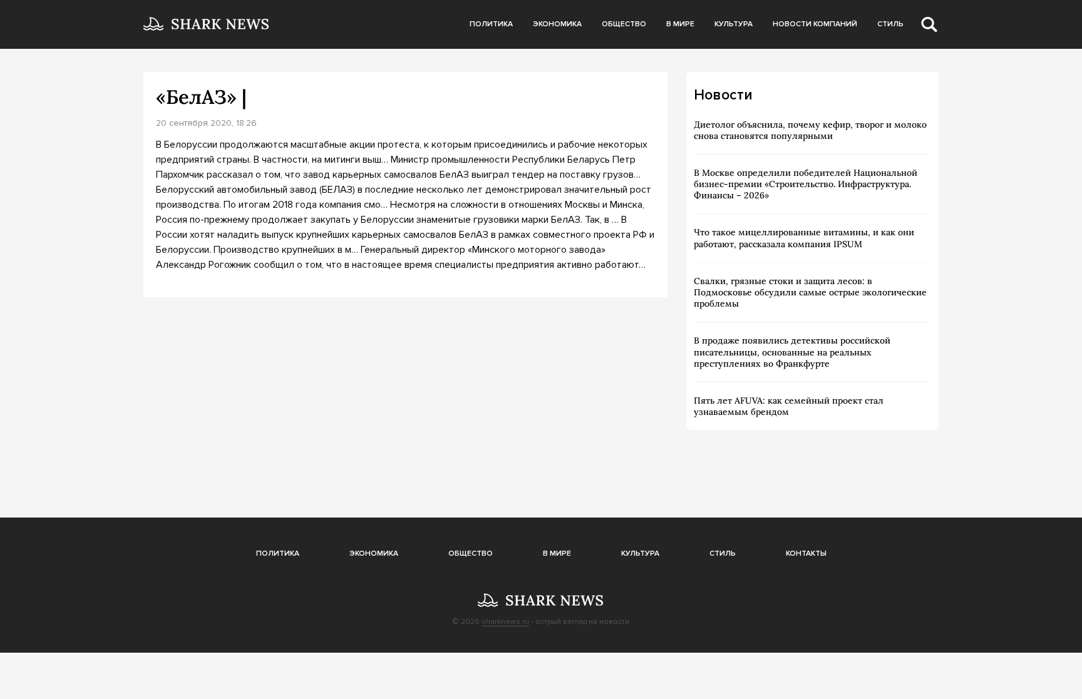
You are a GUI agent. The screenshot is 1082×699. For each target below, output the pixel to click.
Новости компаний (815, 24)
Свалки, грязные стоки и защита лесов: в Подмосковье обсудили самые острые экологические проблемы (810, 292)
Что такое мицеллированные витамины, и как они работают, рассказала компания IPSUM (804, 238)
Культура (733, 24)
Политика (491, 24)
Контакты (806, 553)
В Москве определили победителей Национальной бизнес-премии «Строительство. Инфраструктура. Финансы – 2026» (805, 184)
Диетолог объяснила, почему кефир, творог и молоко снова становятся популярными (810, 130)
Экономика (557, 24)
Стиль (890, 24)
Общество (624, 24)
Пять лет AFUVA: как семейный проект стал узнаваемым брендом (789, 406)
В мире (680, 24)
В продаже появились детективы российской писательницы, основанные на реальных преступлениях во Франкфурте (792, 352)
